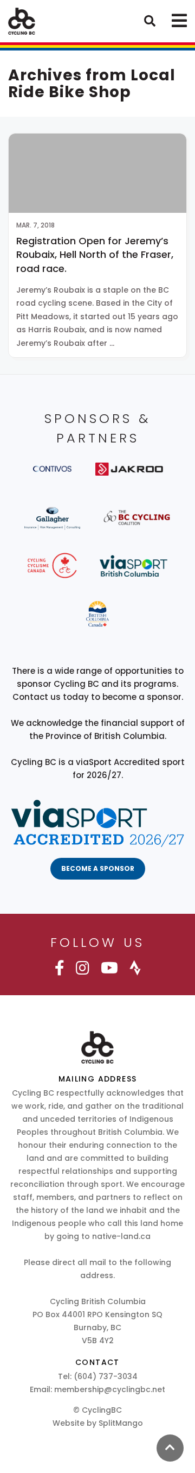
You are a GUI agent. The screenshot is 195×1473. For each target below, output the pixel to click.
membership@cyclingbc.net (109, 1389)
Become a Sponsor (97, 868)
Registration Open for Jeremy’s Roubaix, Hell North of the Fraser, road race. (94, 254)
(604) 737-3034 (106, 1376)
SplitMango (121, 1423)
